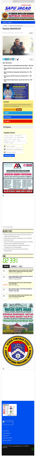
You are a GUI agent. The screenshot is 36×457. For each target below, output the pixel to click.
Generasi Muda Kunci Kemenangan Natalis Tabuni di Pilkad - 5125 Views (18, 68)
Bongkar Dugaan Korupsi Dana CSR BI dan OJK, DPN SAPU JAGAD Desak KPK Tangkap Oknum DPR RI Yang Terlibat (21, 270)
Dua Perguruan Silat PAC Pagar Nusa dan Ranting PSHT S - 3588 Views (18, 76)
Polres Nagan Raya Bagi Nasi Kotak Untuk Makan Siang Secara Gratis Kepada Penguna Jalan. (20, 295)
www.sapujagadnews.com (17, 446)
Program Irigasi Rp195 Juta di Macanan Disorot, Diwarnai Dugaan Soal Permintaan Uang (21, 277)
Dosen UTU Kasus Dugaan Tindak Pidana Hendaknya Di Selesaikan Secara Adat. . (20, 289)
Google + (7, 121)
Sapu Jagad (11, 32)
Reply (31, 33)
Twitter (6, 113)
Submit (19, 109)
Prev (31, 59)
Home (5, 25)
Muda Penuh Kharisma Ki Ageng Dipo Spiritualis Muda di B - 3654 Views (18, 72)
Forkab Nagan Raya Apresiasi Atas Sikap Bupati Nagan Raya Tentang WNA (20, 283)
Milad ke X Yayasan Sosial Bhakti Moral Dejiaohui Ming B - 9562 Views (18, 65)
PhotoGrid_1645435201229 (12, 28)
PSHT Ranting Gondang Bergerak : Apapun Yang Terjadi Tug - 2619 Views (18, 80)
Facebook (7, 117)
